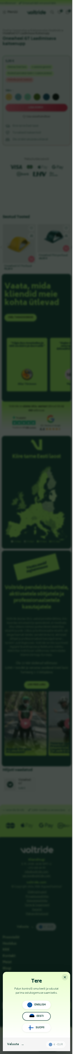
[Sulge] (65, 977)
